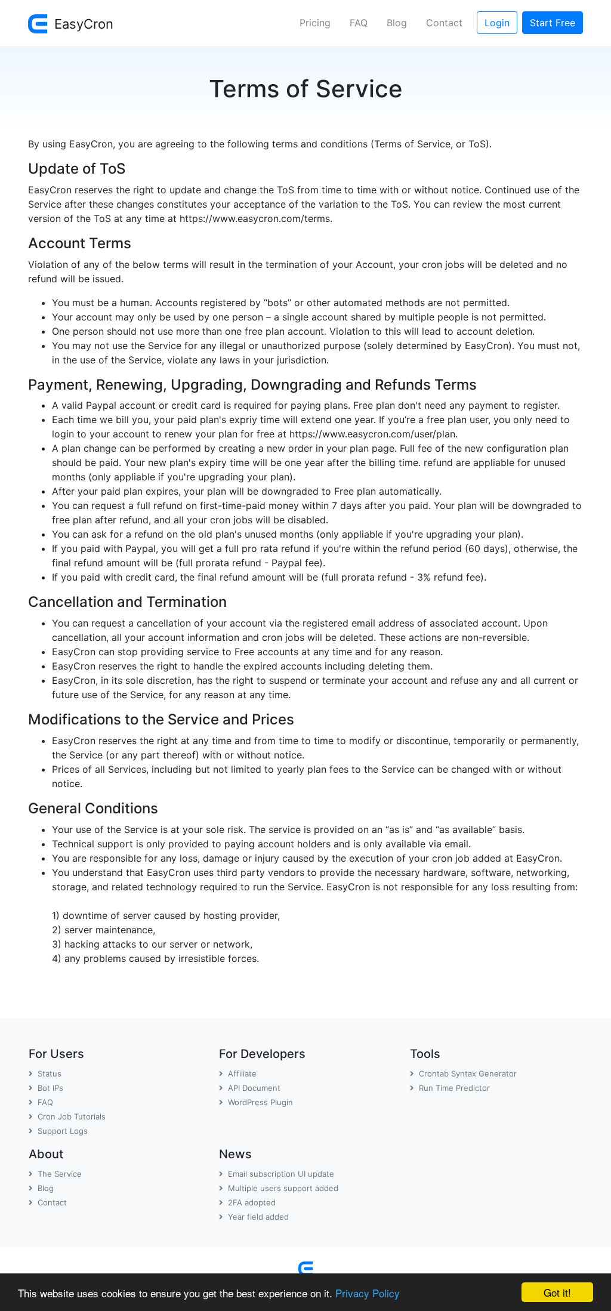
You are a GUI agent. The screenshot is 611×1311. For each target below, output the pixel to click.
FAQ (359, 23)
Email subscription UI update (281, 1174)
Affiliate (242, 1073)
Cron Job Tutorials (72, 1116)
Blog (397, 23)
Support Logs (63, 1131)
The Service (60, 1174)
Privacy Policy (367, 1292)
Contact (444, 23)
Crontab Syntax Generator (468, 1073)
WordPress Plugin (260, 1102)
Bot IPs (50, 1088)
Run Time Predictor (454, 1088)
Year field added (258, 1216)
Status (49, 1073)
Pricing (315, 23)
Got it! (557, 1292)
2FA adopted (252, 1202)
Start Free (552, 23)
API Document (254, 1088)
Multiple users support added (283, 1188)
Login (497, 23)
